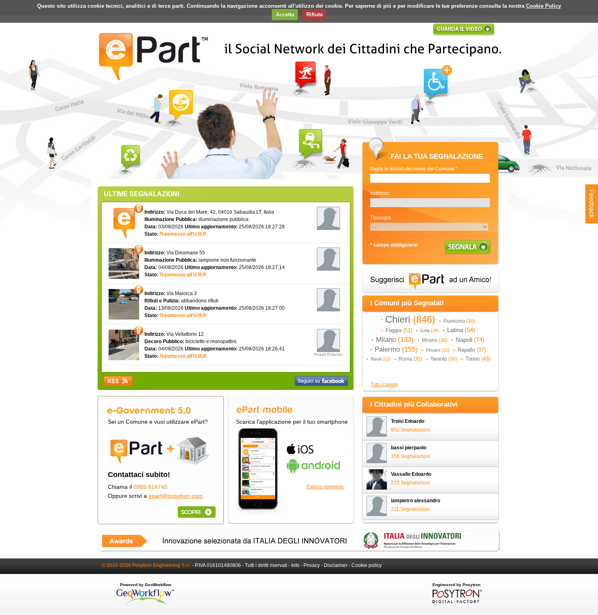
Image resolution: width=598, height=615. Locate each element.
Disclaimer (335, 565)
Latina (461, 330)
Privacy (311, 565)
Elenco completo (325, 487)
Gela (429, 330)
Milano (395, 339)
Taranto (443, 359)
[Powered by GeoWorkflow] (145, 603)
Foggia (399, 330)
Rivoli (381, 359)
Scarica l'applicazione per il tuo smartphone (292, 421)
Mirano (434, 340)
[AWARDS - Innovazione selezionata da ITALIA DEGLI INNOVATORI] (299, 550)
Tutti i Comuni (384, 384)
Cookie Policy (543, 6)
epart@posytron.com (175, 495)
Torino (477, 359)
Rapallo (472, 350)
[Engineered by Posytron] (456, 601)
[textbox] (430, 178)
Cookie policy (366, 565)
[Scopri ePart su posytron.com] (195, 512)
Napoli (470, 340)
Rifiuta (314, 14)
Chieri (410, 319)
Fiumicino (459, 321)
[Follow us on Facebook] (321, 381)
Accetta (285, 14)
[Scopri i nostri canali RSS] (118, 381)
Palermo (396, 349)
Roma (410, 359)
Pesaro (438, 350)
